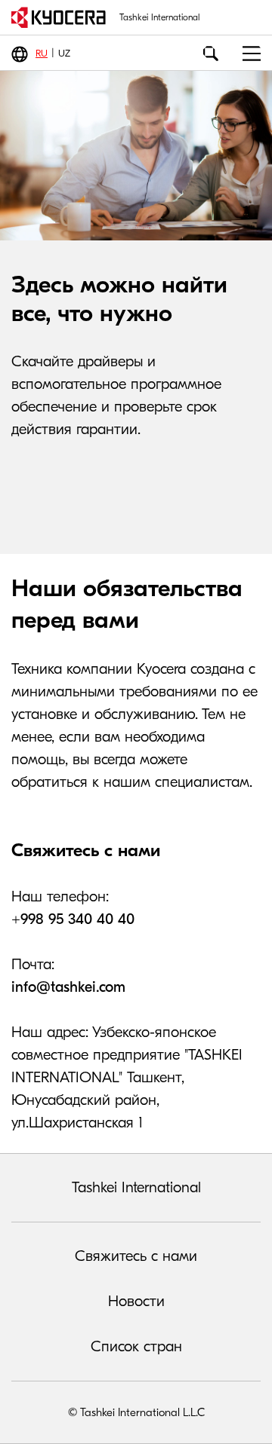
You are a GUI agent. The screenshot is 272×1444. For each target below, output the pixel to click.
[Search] (210, 53)
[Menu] (246, 53)
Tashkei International (136, 1187)
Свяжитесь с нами (136, 1256)
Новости (136, 1301)
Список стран (136, 1346)
